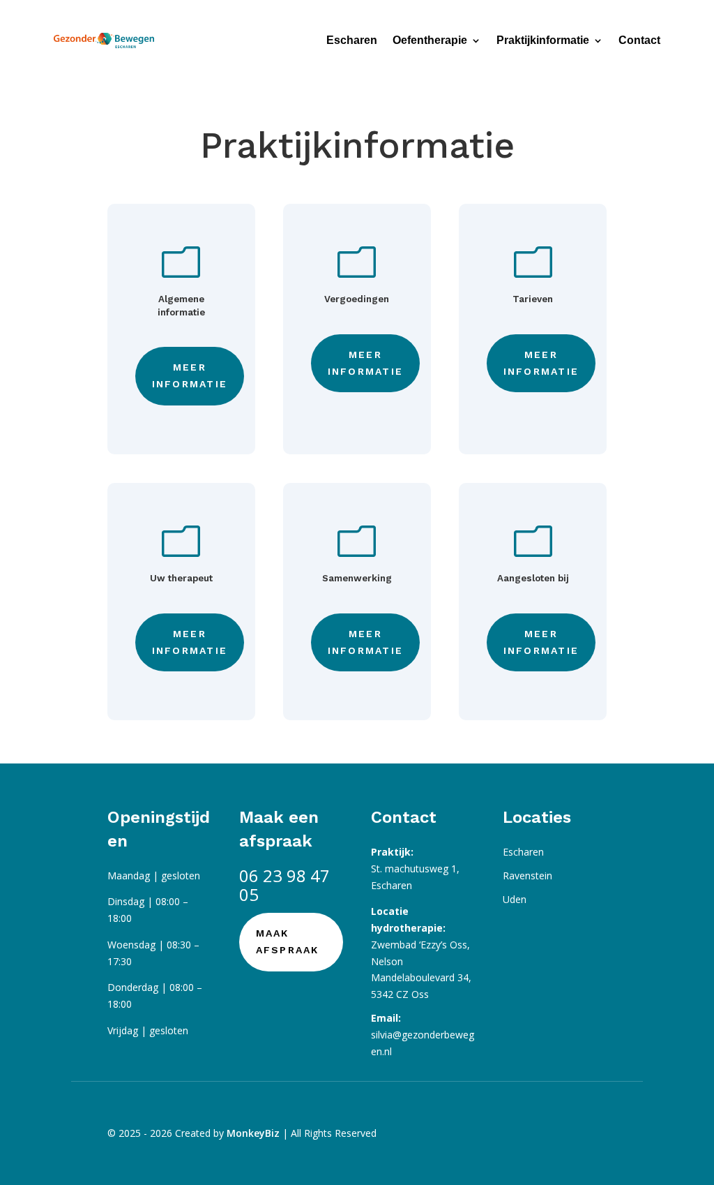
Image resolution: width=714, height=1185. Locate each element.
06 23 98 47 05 (284, 885)
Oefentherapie (430, 40)
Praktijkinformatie (542, 40)
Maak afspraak (287, 941)
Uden (514, 899)
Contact (639, 40)
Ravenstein (527, 875)
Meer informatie (189, 375)
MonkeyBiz (253, 1133)
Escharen (351, 40)
